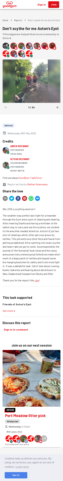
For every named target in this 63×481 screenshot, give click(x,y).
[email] (5, 199)
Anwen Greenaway (19, 146)
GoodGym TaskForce (30, 177)
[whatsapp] (31, 199)
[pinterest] (24, 199)
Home (5, 20)
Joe (37, 280)
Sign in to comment (16, 329)
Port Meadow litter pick (25, 415)
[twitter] (11, 199)
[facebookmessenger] (37, 199)
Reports (18, 20)
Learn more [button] (22, 466)
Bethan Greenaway (20, 158)
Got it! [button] (16, 475)
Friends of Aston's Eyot (17, 304)
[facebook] (18, 199)
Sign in (41, 4)
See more (8, 310)
